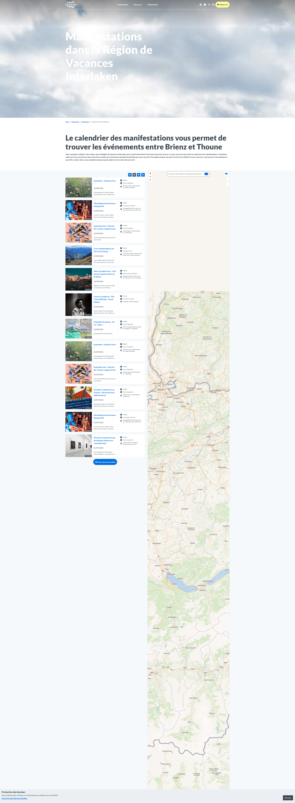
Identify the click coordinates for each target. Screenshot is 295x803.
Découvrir (138, 4)
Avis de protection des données (14, 798)
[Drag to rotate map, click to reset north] (150, 180)
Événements (85, 122)
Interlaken (289, 114)
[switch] (206, 173)
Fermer (288, 798)
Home (67, 122)
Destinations (123, 4)
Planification (153, 4)
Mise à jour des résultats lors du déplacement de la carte (185, 174)
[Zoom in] (150, 173)
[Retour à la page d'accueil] (71, 4)
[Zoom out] (150, 176)
